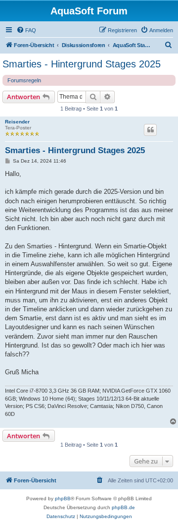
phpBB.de (123, 507)
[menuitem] (26, 30)
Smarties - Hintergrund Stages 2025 (81, 63)
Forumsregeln (24, 80)
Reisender (17, 121)
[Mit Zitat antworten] (150, 130)
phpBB (63, 498)
